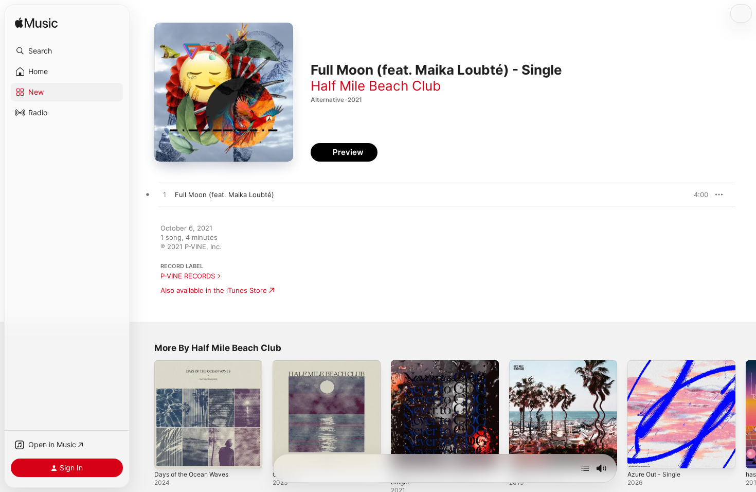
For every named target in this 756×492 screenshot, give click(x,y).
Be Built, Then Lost (539, 364)
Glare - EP (289, 364)
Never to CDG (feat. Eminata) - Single (440, 368)
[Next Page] (746, 414)
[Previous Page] (144, 414)
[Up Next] (585, 468)
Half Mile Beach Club (376, 86)
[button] (66, 51)
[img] (36, 23)
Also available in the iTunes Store (213, 290)
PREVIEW (697, 194)
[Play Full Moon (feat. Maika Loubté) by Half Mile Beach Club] (164, 195)
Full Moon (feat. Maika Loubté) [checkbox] (224, 194)
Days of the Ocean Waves (195, 364)
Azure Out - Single (657, 364)
